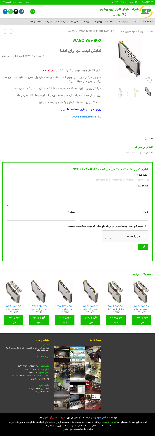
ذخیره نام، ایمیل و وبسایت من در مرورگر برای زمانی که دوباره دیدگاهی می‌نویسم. (105, 226)
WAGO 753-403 (115, 306)
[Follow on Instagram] (21, 11)
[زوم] (149, 80)
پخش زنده (74, 21)
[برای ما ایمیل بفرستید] (15, 11)
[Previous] (148, 60)
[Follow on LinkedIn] (5, 11)
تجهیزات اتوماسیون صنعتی (131, 31)
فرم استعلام (60, 21)
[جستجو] (32, 11)
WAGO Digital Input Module (96, 31)
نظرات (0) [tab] (149, 138)
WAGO (71, 31)
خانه (150, 31)
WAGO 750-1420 (39, 306)
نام (145, 212)
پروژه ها (87, 21)
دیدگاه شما (142, 186)
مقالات (110, 21)
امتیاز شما (142, 175)
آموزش (135, 21)
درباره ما (48, 21)
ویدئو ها (98, 21)
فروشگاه (122, 21)
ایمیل (71, 212)
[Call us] (10, 11)
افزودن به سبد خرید (141, 320)
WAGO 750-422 (90, 306)
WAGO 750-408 (64, 306)
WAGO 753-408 (13, 306)
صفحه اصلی (147, 21)
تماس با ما (36, 21)
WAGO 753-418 (141, 306)
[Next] (108, 60)
